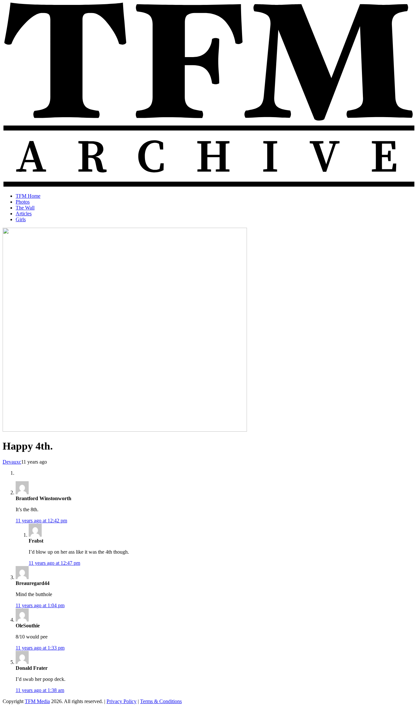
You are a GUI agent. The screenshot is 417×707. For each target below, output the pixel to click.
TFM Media (37, 701)
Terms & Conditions (161, 701)
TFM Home (28, 196)
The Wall (25, 207)
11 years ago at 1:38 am (40, 690)
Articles (24, 213)
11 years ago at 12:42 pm (41, 520)
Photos (23, 202)
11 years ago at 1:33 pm (40, 648)
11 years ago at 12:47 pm (54, 563)
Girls (21, 219)
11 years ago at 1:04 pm (40, 605)
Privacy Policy (122, 701)
